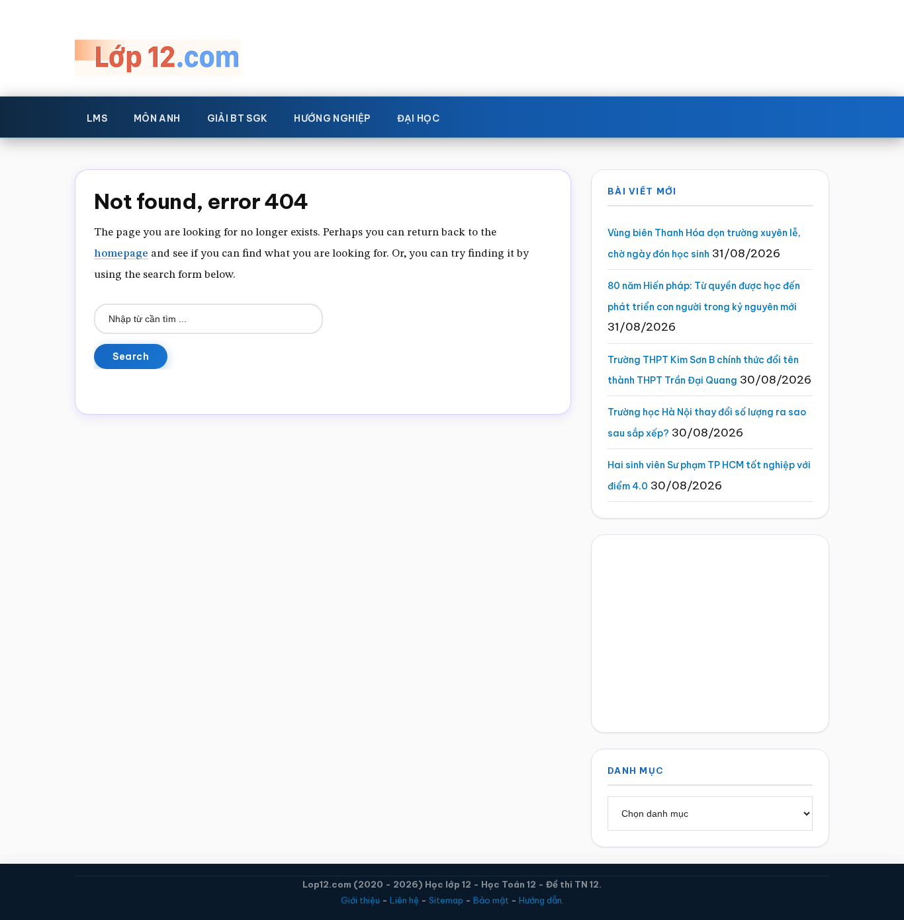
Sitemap (446, 900)
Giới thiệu (360, 900)
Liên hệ (404, 900)
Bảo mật (491, 900)
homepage (121, 253)
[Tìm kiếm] (472, 116)
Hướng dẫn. (541, 900)
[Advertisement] (710, 633)
